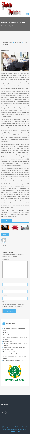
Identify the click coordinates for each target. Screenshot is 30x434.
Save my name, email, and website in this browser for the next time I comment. (13, 305)
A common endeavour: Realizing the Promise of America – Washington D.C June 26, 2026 (14, 356)
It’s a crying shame (8, 341)
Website (4, 295)
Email (4, 288)
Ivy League (6, 243)
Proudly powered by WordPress (12, 427)
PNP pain (5, 333)
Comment (5, 259)
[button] (27, 14)
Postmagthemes (15, 431)
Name (4, 281)
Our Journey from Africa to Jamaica (13, 360)
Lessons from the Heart (9, 335)
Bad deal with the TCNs (9, 352)
